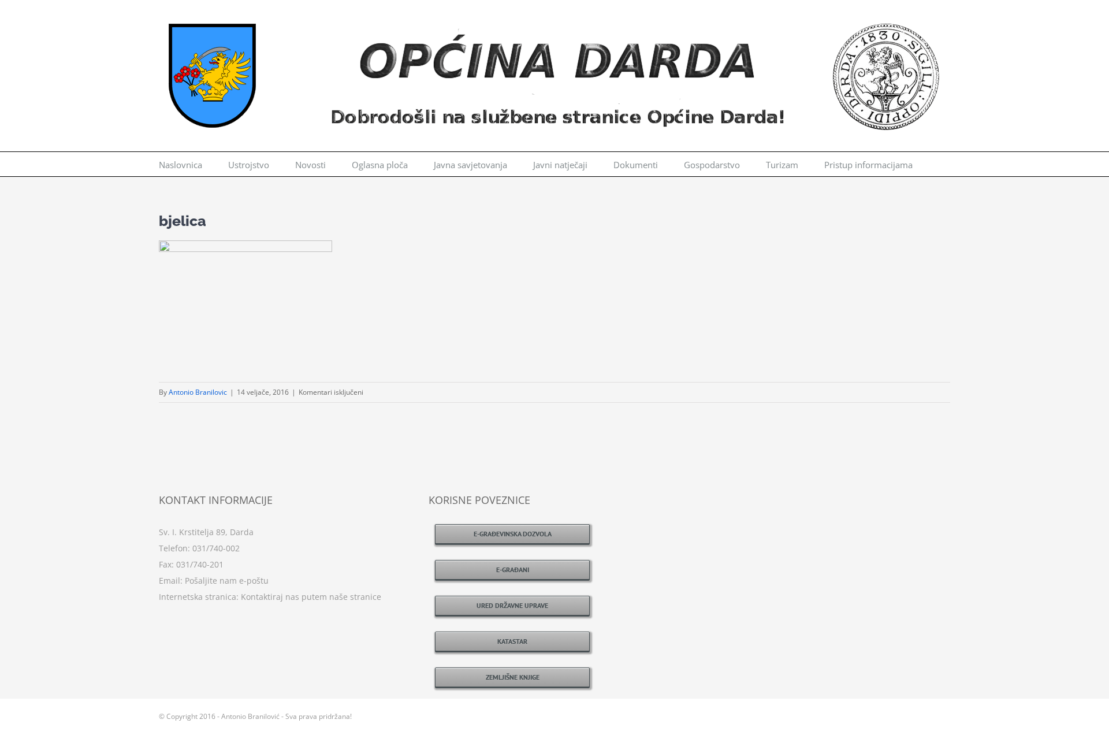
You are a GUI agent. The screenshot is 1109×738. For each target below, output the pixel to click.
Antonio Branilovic (198, 392)
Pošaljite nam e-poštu (227, 580)
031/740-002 (216, 548)
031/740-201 (200, 564)
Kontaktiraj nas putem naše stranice (311, 596)
